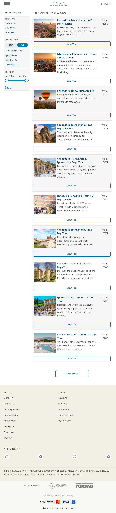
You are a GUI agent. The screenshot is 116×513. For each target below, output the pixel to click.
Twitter (8, 437)
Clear (8, 87)
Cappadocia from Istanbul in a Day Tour (74, 231)
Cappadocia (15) (13, 50)
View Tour (72, 44)
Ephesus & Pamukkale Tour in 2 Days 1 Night (75, 197)
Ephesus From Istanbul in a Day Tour (75, 299)
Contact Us (9, 403)
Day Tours (63, 409)
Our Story (9, 397)
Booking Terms (12, 409)
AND (11, 45)
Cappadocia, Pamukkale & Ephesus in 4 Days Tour (72, 160)
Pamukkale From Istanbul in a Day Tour (76, 336)
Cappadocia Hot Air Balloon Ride (76, 91)
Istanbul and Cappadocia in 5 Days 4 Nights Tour (77, 55)
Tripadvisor (10, 420)
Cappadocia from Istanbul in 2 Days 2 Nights (74, 126)
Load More (72, 373)
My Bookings (64, 420)
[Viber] (74, 457)
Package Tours (66, 414)
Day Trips (10, 27)
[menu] (5, 4)
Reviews (62, 397)
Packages (10, 22)
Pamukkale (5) (12, 64)
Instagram (9, 426)
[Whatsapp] (7, 457)
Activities (9, 32)
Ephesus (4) (11, 55)
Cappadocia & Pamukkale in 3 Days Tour (74, 265)
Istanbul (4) (11, 59)
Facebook (9, 432)
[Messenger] (108, 457)
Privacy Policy (11, 414)
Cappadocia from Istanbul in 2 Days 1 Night (74, 21)
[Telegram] (41, 457)
